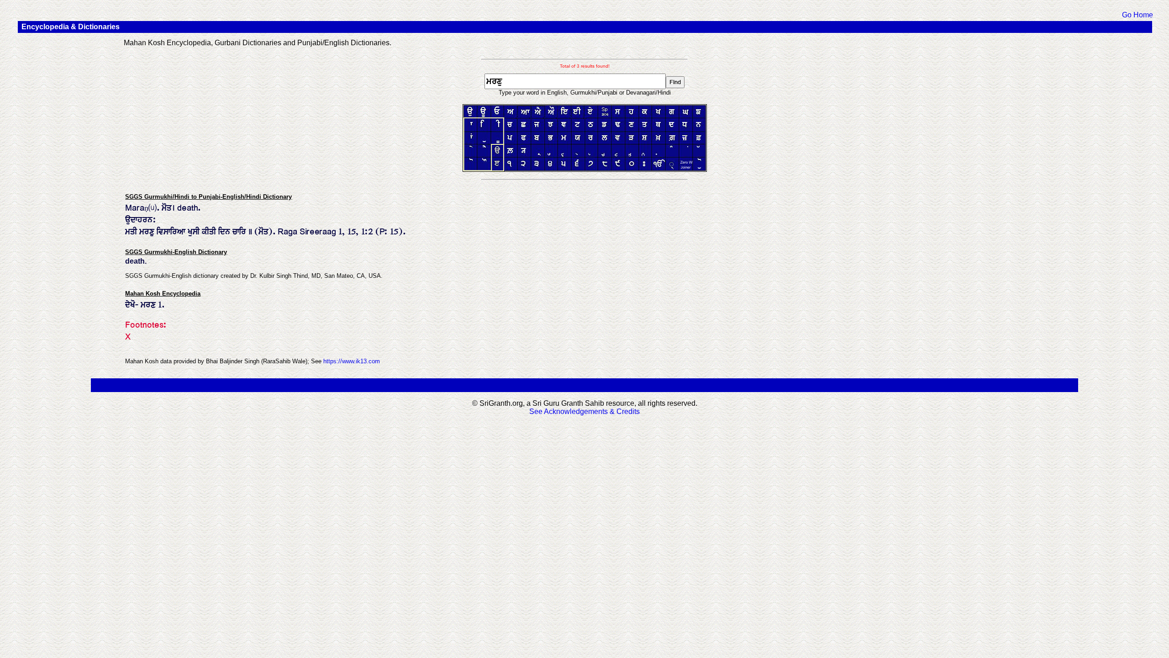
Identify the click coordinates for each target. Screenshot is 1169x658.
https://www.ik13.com (351, 361)
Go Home (1137, 15)
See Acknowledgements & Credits (584, 411)
